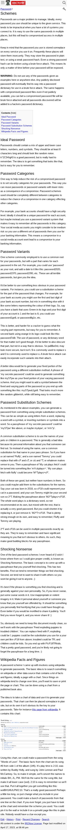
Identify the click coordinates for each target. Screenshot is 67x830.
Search (45, 819)
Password (5, 9)
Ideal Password (8, 117)
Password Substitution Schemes (16, 126)
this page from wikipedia (45, 709)
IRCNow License (33, 823)
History (10, 819)
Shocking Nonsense (10, 129)
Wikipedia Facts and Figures (14, 131)
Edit (2, 819)
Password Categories (11, 120)
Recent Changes (31, 819)
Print (18, 819)
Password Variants (10, 123)
